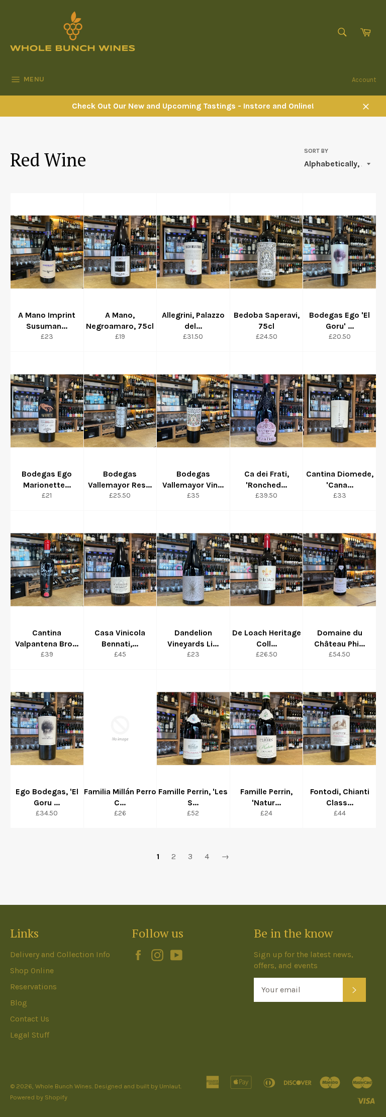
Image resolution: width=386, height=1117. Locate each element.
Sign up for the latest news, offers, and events (303, 960)
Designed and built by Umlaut (137, 1086)
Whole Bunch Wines (63, 1086)
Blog (18, 1002)
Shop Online (32, 970)
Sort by (316, 150)
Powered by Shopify (38, 1097)
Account (364, 79)
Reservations (33, 986)
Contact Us (29, 1018)
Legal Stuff (29, 1035)
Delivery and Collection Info (60, 954)
